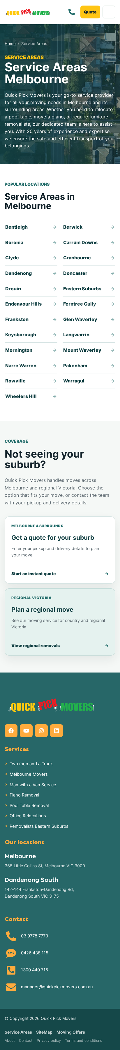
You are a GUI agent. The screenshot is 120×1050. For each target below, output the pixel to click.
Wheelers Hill (21, 396)
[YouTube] (26, 730)
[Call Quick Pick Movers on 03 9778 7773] (71, 12)
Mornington (18, 350)
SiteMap (44, 1032)
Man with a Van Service (33, 784)
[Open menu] (109, 12)
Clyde (12, 258)
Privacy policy (49, 1040)
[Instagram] (41, 730)
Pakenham (75, 365)
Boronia (14, 242)
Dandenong (18, 273)
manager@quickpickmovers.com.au (57, 986)
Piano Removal (24, 795)
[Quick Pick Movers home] (27, 12)
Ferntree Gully (79, 304)
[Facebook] (11, 730)
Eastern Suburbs (82, 289)
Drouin (13, 289)
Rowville (15, 381)
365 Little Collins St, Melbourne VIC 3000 (45, 865)
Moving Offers (71, 1032)
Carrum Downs (80, 242)
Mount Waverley (82, 350)
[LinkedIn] (56, 730)
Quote (90, 11)
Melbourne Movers (29, 774)
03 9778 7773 (34, 936)
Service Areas (18, 1032)
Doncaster (75, 273)
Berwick (73, 227)
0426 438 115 (34, 953)
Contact (26, 1040)
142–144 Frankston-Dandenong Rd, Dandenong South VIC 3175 (39, 893)
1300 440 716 (34, 970)
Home (10, 43)
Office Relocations (28, 815)
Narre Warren (20, 365)
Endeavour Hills (23, 304)
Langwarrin (76, 334)
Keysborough (20, 334)
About (10, 1040)
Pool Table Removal (29, 805)
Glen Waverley (80, 319)
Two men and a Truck (31, 763)
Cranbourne (77, 258)
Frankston (17, 319)
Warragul (73, 381)
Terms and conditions (83, 1040)
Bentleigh (16, 227)
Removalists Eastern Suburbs (39, 826)
